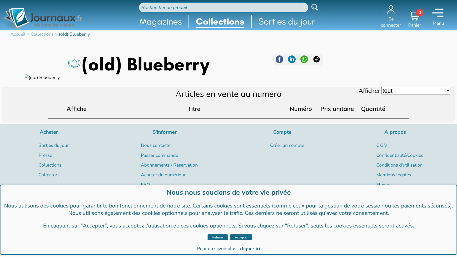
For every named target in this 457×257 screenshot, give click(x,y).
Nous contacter (156, 145)
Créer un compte (287, 145)
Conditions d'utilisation (399, 165)
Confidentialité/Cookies (399, 155)
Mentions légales (393, 175)
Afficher (369, 90)
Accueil (17, 34)
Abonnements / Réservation (169, 165)
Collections (220, 21)
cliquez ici (250, 249)
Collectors (49, 175)
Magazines (160, 21)
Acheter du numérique (163, 175)
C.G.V (381, 145)
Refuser (217, 237)
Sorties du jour (286, 21)
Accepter (241, 237)
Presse (45, 155)
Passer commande (159, 155)
